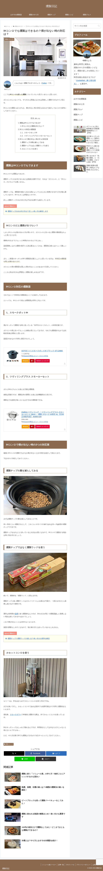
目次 (32, 118)
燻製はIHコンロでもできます (30, 123)
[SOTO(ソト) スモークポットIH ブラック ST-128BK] (12, 354)
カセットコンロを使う (30, 149)
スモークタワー (15, 714)
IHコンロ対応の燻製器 (28, 129)
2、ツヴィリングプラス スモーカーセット (37, 136)
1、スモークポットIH (29, 132)
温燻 (16, 614)
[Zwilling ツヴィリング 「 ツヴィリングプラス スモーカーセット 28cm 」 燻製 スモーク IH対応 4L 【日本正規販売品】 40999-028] (12, 414)
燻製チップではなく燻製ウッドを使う (35, 145)
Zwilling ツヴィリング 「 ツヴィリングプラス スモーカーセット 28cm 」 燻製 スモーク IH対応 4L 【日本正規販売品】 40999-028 (42, 414)
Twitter (44, 83)
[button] (46, 759)
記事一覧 (61, 864)
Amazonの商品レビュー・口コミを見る (35, 356)
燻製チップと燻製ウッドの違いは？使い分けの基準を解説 (29, 638)
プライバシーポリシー (83, 864)
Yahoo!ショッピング (42, 361)
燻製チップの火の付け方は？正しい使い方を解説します (28, 211)
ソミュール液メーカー (49, 864)
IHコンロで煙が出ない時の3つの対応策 (34, 139)
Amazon (25, 361)
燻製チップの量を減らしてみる (33, 142)
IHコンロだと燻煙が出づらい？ (33, 126)
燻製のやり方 (9, 744)
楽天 (32, 361)
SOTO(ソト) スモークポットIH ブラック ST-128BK (42, 351)
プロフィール (70, 864)
